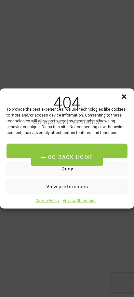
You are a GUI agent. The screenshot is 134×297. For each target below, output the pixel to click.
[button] (124, 96)
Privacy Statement (79, 200)
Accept (67, 151)
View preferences (67, 187)
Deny (67, 169)
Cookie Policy (47, 200)
